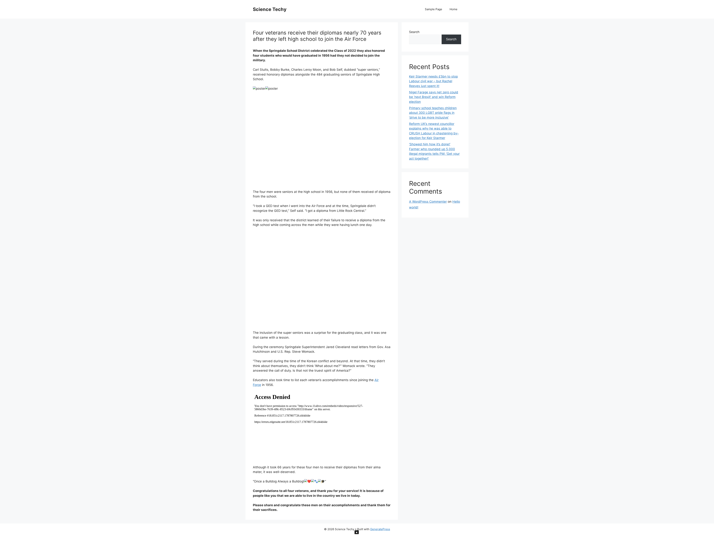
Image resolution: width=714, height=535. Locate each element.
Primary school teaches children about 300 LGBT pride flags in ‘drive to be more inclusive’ (433, 112)
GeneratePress (380, 529)
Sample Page (433, 9)
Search (414, 32)
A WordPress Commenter (428, 201)
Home (453, 9)
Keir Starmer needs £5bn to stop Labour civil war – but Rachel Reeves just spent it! (433, 81)
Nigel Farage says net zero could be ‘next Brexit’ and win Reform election (433, 97)
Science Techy (270, 9)
